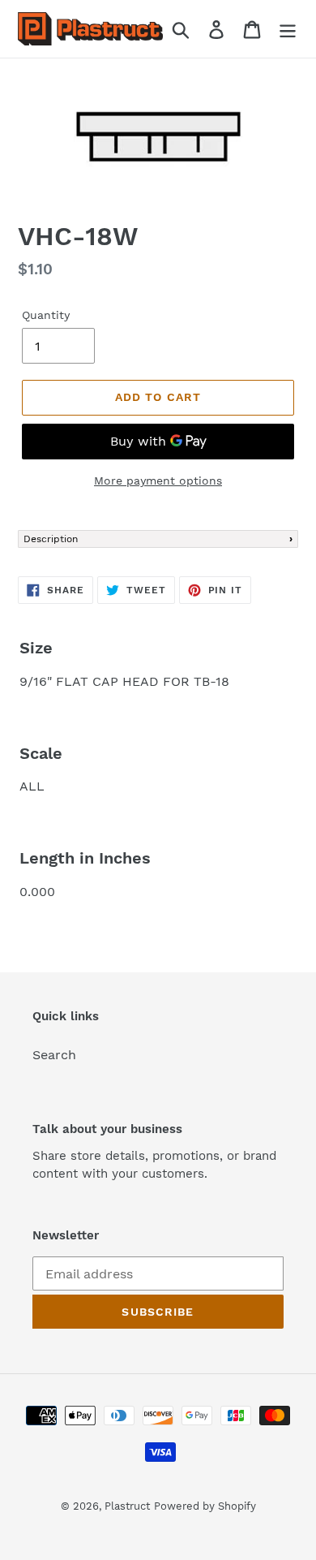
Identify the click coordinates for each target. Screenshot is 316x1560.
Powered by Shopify (205, 1506)
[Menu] (287, 29)
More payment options (158, 480)
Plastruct (127, 1506)
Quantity (46, 314)
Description (50, 539)
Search (54, 1054)
